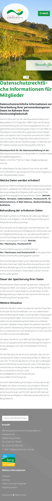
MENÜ (45, 13)
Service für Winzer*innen (15, 418)
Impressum (7, 494)
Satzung (6, 479)
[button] (24, 76)
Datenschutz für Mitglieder (14, 483)
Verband (6, 476)
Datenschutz (20, 494)
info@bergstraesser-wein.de (21, 449)
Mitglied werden (9, 487)
